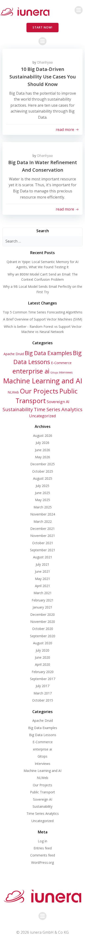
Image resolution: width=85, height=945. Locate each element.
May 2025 (42, 500)
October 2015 (42, 700)
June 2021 (42, 571)
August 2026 (42, 435)
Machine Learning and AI (42, 380)
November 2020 (42, 621)
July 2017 (42, 686)
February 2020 (43, 671)
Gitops (54, 372)
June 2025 (42, 493)
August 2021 (42, 557)
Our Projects (39, 391)
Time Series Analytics (58, 409)
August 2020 (42, 643)
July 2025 (42, 485)
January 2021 (42, 607)
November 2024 (42, 514)
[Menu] (79, 10)
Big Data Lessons (42, 735)
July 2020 (42, 650)
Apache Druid (14, 354)
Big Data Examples (48, 353)
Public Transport (42, 792)
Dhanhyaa (45, 62)
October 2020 (42, 628)
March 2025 (43, 507)
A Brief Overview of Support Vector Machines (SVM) (42, 319)
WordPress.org (42, 862)
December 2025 (42, 464)
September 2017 (42, 679)
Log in (42, 841)
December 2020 (42, 614)
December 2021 (42, 528)
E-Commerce (61, 363)
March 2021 (43, 593)
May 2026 (42, 457)
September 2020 (42, 636)
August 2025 (42, 478)
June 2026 (42, 450)
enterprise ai (31, 371)
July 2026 (42, 442)
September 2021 (42, 550)
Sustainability (18, 409)
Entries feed (43, 848)
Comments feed (42, 855)
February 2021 (43, 600)
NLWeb (13, 392)
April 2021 (42, 586)
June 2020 (42, 657)
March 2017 (43, 693)
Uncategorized (42, 415)
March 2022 (43, 521)
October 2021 (42, 543)
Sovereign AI (58, 401)
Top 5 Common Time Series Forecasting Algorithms (42, 312)
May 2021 (42, 578)
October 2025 (42, 471)
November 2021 (42, 535)
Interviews (66, 372)
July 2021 (42, 564)
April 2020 (42, 664)
